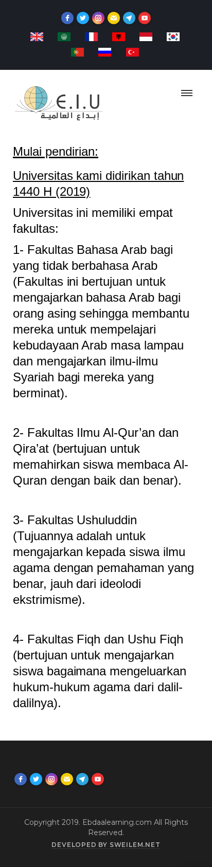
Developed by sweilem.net (105, 844)
